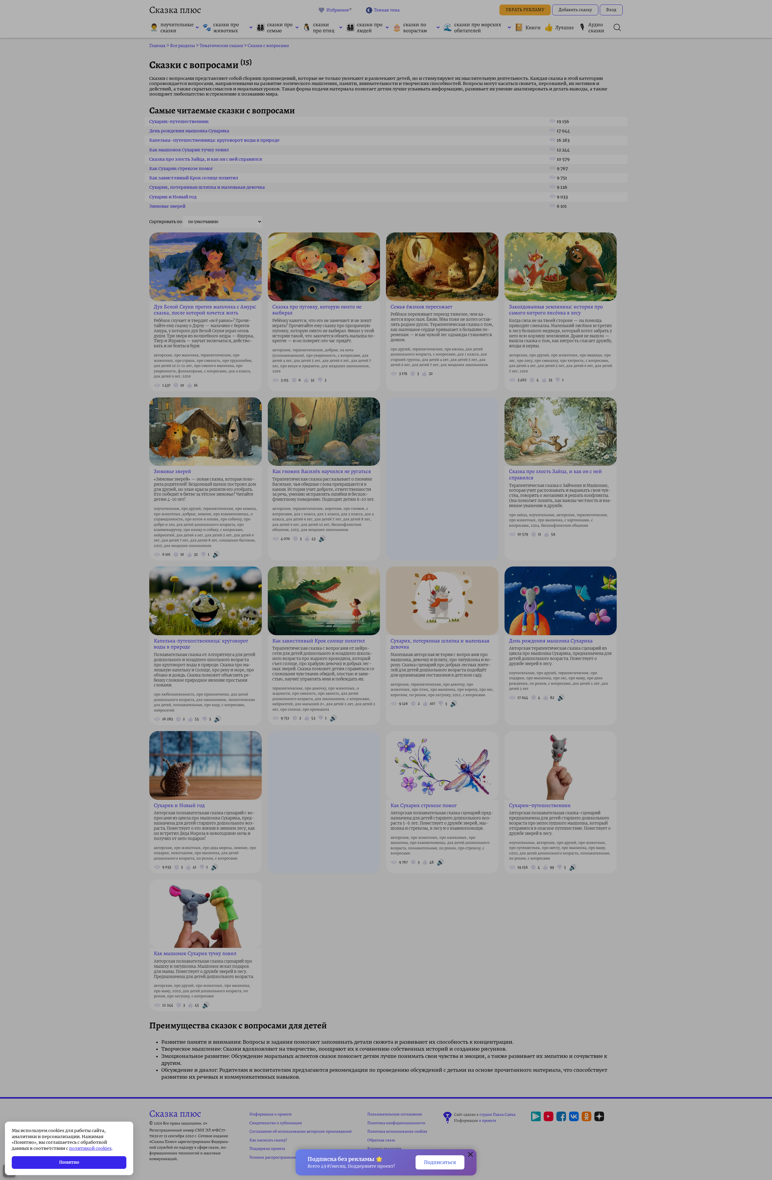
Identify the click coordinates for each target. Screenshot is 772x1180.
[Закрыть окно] (470, 1155)
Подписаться (440, 1162)
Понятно (69, 1162)
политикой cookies (90, 1148)
